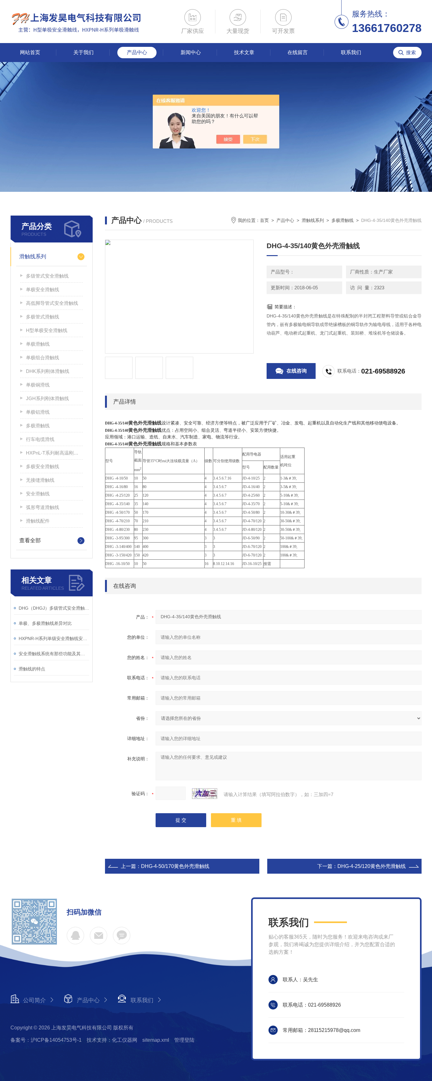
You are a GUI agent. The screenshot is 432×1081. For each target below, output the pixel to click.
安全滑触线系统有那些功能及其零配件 (54, 653)
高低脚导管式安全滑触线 (52, 303)
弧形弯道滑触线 (42, 507)
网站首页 (30, 52)
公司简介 (34, 1000)
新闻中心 (191, 52)
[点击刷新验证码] (204, 793)
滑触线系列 (32, 257)
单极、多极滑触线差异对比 (45, 623)
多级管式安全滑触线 (47, 276)
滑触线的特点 (32, 668)
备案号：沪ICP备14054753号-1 (46, 1040)
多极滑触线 (38, 425)
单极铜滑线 (38, 384)
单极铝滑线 (38, 412)
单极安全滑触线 (42, 289)
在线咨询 (297, 371)
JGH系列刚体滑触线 (47, 398)
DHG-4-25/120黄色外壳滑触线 (371, 866)
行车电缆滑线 (40, 439)
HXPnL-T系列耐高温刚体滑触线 (54, 453)
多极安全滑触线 (42, 466)
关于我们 (83, 52)
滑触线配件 (38, 521)
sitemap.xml (155, 1040)
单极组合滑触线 (42, 357)
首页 (264, 220)
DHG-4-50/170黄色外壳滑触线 (175, 866)
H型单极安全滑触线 (46, 330)
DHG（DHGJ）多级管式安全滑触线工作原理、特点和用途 (54, 608)
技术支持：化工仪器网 (112, 1040)
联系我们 (351, 52)
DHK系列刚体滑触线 (47, 371)
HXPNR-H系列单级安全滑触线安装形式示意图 (54, 638)
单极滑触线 (38, 344)
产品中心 (137, 52)
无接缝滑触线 (40, 480)
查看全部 (30, 540)
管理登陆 (184, 1040)
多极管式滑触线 (42, 316)
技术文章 (244, 52)
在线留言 (297, 52)
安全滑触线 (38, 493)
